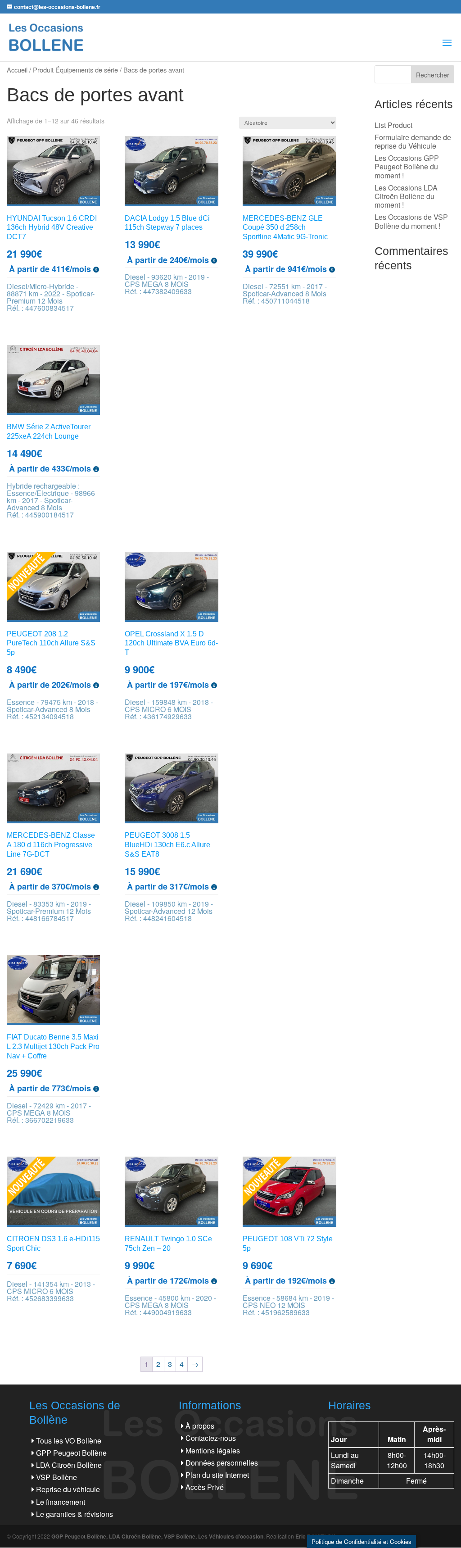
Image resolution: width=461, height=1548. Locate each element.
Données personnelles (221, 1462)
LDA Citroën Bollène (69, 1465)
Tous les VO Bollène (68, 1440)
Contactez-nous (210, 1438)
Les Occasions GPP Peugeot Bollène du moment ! (407, 166)
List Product (393, 125)
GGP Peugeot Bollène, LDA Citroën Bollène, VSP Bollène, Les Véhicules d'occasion (157, 1536)
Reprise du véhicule (68, 1489)
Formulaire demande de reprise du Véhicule (413, 141)
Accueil (17, 69)
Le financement (60, 1502)
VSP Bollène (56, 1477)
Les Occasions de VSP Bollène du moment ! (411, 221)
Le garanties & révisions (74, 1514)
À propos (199, 1426)
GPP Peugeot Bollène (71, 1453)
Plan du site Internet (217, 1475)
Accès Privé (204, 1487)
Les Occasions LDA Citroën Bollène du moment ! (406, 196)
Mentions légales (212, 1450)
